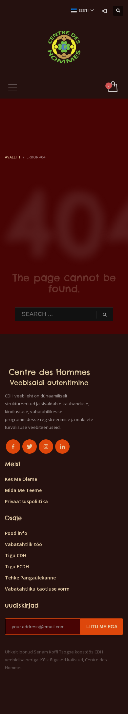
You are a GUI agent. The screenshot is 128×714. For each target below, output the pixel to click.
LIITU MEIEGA (101, 626)
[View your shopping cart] (112, 87)
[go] (104, 314)
